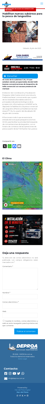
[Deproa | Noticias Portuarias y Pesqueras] (6, 4)
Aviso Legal (22, 359)
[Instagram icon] (27, 395)
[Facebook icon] (20, 395)
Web (4, 311)
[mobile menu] (42, 4)
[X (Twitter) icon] (22, 395)
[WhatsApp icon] (17, 395)
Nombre (6, 293)
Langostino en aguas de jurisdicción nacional (19, 9)
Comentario (7, 266)
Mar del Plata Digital (22, 390)
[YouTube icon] (25, 395)
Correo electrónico (10, 302)
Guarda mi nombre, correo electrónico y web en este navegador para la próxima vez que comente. (20, 323)
